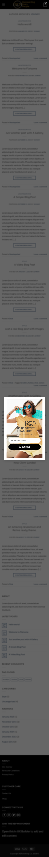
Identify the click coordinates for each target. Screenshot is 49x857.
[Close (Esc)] (46, 2)
